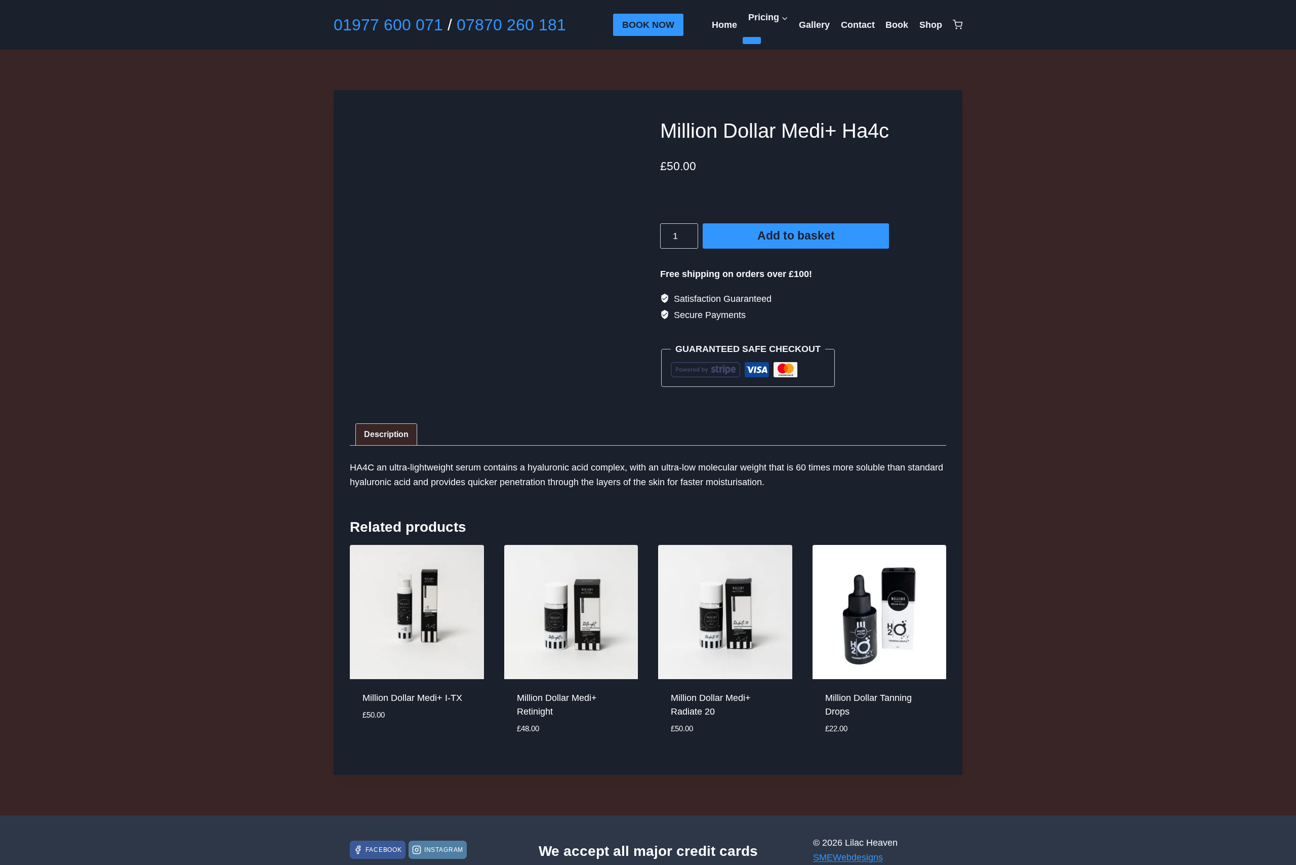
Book (896, 25)
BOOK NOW (648, 25)
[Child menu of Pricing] (752, 40)
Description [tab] (386, 434)
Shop (930, 25)
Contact (858, 25)
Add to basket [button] (393, 745)
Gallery (814, 25)
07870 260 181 (511, 25)
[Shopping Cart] (957, 24)
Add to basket (796, 235)
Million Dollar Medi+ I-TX (412, 698)
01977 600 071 (388, 25)
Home (724, 25)
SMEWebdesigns (848, 857)
